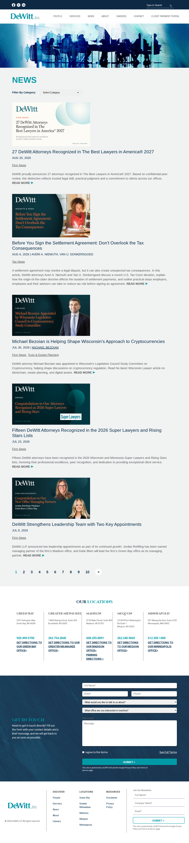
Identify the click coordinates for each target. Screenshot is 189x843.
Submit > (129, 762)
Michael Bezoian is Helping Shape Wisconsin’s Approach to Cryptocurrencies (88, 341)
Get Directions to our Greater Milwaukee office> (64, 646)
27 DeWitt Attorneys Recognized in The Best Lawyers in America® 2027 (83, 151)
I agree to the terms (96, 752)
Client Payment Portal (165, 16)
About (105, 16)
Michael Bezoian (45, 347)
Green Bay (84, 797)
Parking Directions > (95, 656)
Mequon (83, 819)
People (57, 16)
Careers (121, 16)
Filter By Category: (24, 92)
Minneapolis (85, 824)
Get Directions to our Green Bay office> (29, 646)
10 (87, 572)
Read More (22, 183)
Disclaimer (111, 797)
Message (88, 718)
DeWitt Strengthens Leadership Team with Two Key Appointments (76, 524)
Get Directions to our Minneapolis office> (160, 646)
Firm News (19, 165)
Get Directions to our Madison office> (99, 646)
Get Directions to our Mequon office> (128, 646)
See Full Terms (168, 752)
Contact (139, 16)
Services (75, 16)
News (91, 16)
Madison (83, 813)
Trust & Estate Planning (43, 354)
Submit (157, 820)
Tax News (18, 261)
